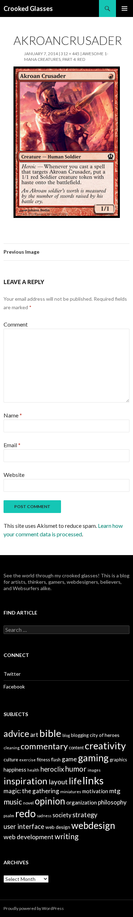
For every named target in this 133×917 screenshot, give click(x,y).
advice (16, 733)
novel (28, 803)
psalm (9, 815)
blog (66, 735)
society (61, 815)
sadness (44, 815)
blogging (80, 735)
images (94, 770)
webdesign (93, 825)
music (13, 801)
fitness (43, 759)
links (93, 780)
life (75, 780)
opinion (50, 801)
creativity (105, 745)
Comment (16, 324)
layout (58, 782)
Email (12, 445)
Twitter (12, 674)
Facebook (14, 687)
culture (11, 759)
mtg (114, 791)
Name (13, 415)
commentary (44, 746)
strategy (85, 815)
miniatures (70, 791)
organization (81, 802)
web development (29, 837)
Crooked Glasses (28, 8)
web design (57, 827)
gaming (93, 757)
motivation (95, 791)
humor (76, 769)
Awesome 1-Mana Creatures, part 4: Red (66, 56)
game (69, 759)
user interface (24, 826)
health (33, 770)
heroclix (52, 769)
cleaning (12, 747)
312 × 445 (70, 53)
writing (66, 836)
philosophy (112, 802)
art (34, 734)
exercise (27, 759)
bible (50, 733)
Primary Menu (124, 8)
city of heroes (105, 735)
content (76, 747)
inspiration (26, 780)
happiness (15, 770)
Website (14, 474)
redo (25, 813)
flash (56, 759)
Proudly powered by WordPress (34, 908)
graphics (118, 759)
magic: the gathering (31, 791)
